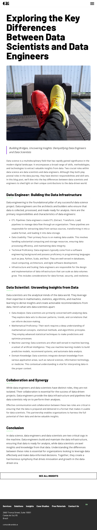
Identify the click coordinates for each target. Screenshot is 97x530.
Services (7, 506)
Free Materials (59, 506)
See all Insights (48, 475)
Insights (30, 506)
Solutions (18, 506)
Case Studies (43, 506)
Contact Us (73, 506)
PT (91, 504)
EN (87, 504)
